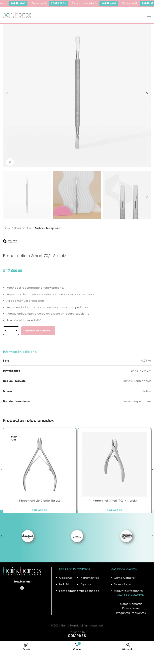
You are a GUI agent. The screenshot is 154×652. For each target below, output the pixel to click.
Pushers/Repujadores (48, 228)
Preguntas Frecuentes (128, 590)
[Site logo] (17, 14)
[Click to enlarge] (10, 162)
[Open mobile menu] (149, 15)
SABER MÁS (16, 3)
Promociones (122, 584)
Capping (65, 577)
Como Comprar (124, 577)
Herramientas (22, 228)
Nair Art (64, 584)
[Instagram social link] (22, 588)
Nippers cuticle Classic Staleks (39, 500)
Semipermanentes (71, 590)
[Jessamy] (126, 536)
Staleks (146, 391)
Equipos (85, 584)
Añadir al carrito (38, 330)
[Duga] (27, 536)
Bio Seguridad (89, 590)
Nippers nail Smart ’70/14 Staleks (114, 500)
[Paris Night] (77, 536)
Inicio (7, 228)
